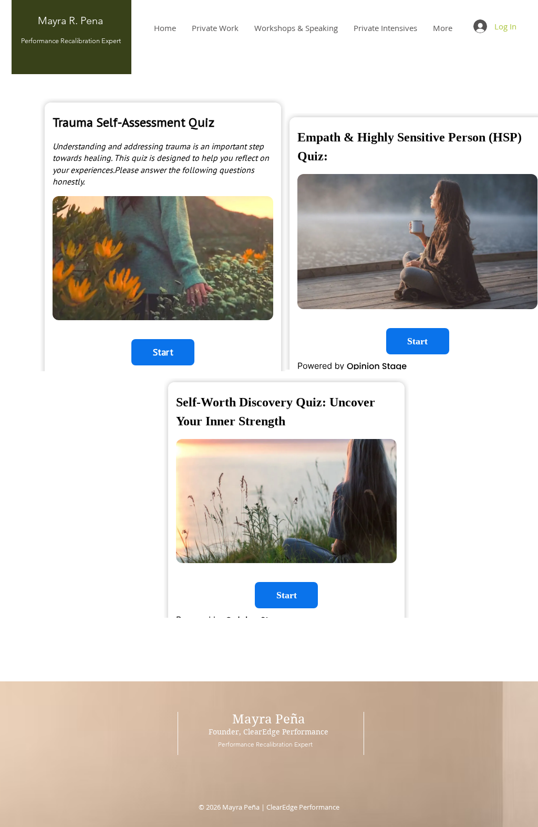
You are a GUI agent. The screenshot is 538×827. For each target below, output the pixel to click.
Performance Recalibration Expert (71, 41)
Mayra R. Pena (70, 20)
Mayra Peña (268, 719)
